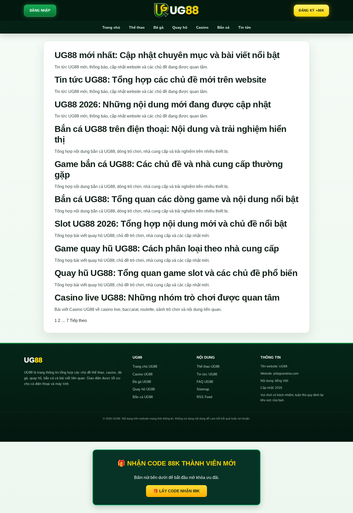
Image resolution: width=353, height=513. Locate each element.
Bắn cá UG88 (143, 397)
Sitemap (203, 389)
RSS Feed (204, 397)
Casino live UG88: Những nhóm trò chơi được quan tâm (167, 297)
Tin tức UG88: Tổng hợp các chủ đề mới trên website (160, 79)
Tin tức (244, 27)
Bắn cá (223, 27)
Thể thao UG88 (208, 366)
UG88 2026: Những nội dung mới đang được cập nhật (163, 104)
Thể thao (137, 27)
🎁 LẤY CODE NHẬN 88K (176, 491)
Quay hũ (179, 27)
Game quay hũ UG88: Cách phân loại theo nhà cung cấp (167, 248)
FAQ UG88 (205, 382)
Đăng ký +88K (311, 10)
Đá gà (159, 27)
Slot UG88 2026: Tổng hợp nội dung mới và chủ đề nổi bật (171, 223)
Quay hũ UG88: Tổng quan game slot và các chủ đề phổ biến (176, 273)
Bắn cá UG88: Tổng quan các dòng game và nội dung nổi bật (176, 199)
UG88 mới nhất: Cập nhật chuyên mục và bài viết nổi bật (167, 55)
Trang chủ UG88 (145, 366)
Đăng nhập (40, 10)
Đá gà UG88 (142, 382)
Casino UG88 (142, 374)
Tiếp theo (78, 320)
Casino (202, 27)
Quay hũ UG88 (144, 389)
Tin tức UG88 (207, 374)
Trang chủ (111, 27)
